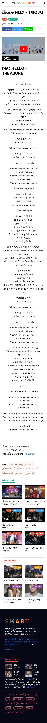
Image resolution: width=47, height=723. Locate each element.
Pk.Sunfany (30, 454)
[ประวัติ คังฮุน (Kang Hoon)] (34, 590)
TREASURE (29, 464)
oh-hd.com (31, 639)
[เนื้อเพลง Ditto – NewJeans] (35, 515)
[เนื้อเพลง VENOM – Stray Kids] (35, 538)
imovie (30, 679)
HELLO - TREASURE (15, 464)
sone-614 (36, 642)
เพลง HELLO (20, 473)
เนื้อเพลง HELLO (8, 469)
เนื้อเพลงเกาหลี (8, 473)
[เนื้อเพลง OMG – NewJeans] (12, 515)
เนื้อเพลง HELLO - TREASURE (27, 469)
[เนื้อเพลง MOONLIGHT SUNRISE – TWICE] (12, 492)
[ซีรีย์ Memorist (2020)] (13, 571)
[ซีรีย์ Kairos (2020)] (34, 571)
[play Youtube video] (23, 49)
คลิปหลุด (30, 687)
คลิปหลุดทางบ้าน (11, 644)
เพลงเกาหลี (30, 473)
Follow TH (9, 649)
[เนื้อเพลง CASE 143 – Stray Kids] (12, 538)
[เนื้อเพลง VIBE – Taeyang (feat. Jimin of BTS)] (35, 492)
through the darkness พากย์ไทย (17, 642)
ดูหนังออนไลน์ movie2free (15, 639)
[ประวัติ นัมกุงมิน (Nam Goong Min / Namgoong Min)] (13, 590)
